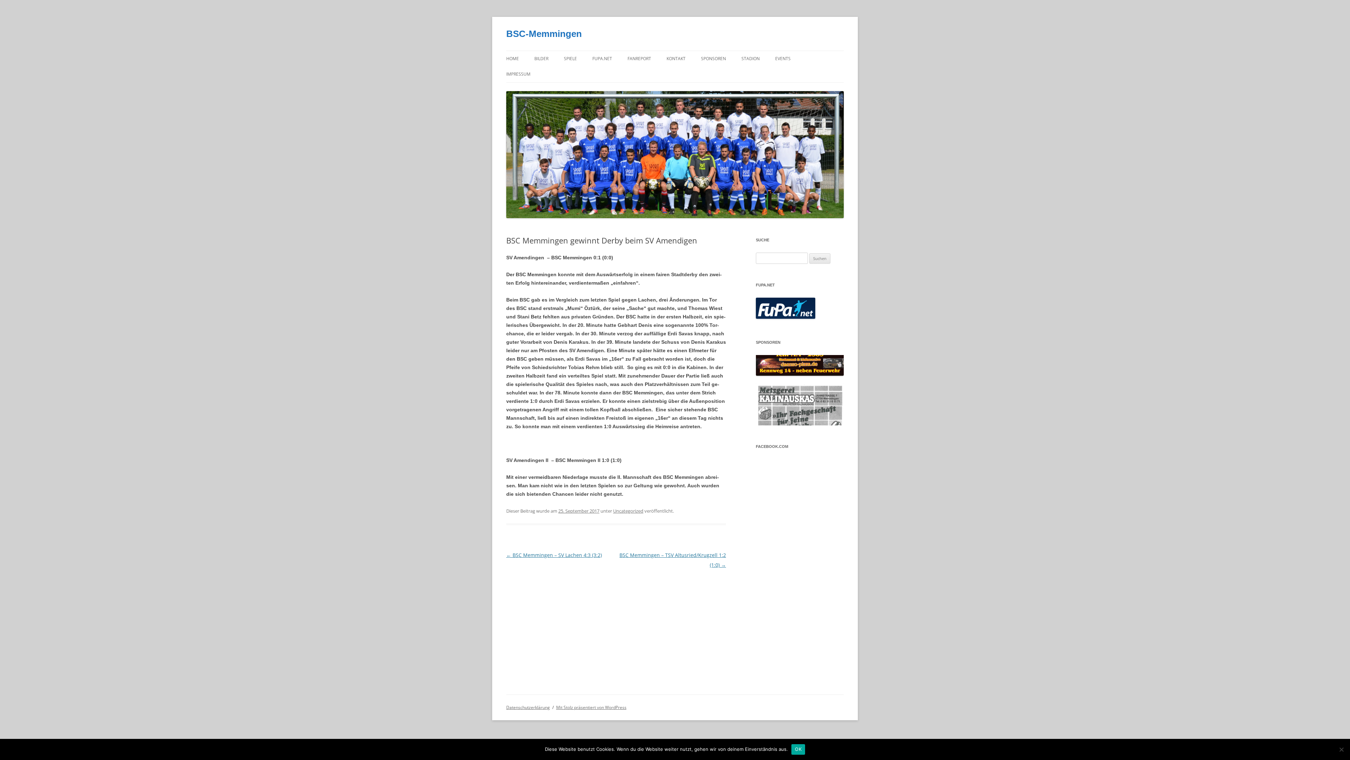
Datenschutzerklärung (528, 707)
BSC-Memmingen (544, 33)
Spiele (570, 59)
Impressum (518, 74)
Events (783, 59)
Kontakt (676, 59)
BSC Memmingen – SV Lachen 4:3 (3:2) (554, 555)
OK (798, 749)
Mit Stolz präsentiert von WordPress (591, 707)
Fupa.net (602, 59)
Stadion (750, 59)
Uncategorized (628, 511)
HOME (512, 59)
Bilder (541, 59)
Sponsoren (713, 59)
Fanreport (639, 59)
